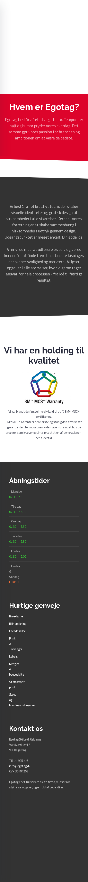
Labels (13, 656)
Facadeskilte (17, 631)
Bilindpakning (17, 623)
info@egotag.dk (19, 766)
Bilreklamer (16, 616)
